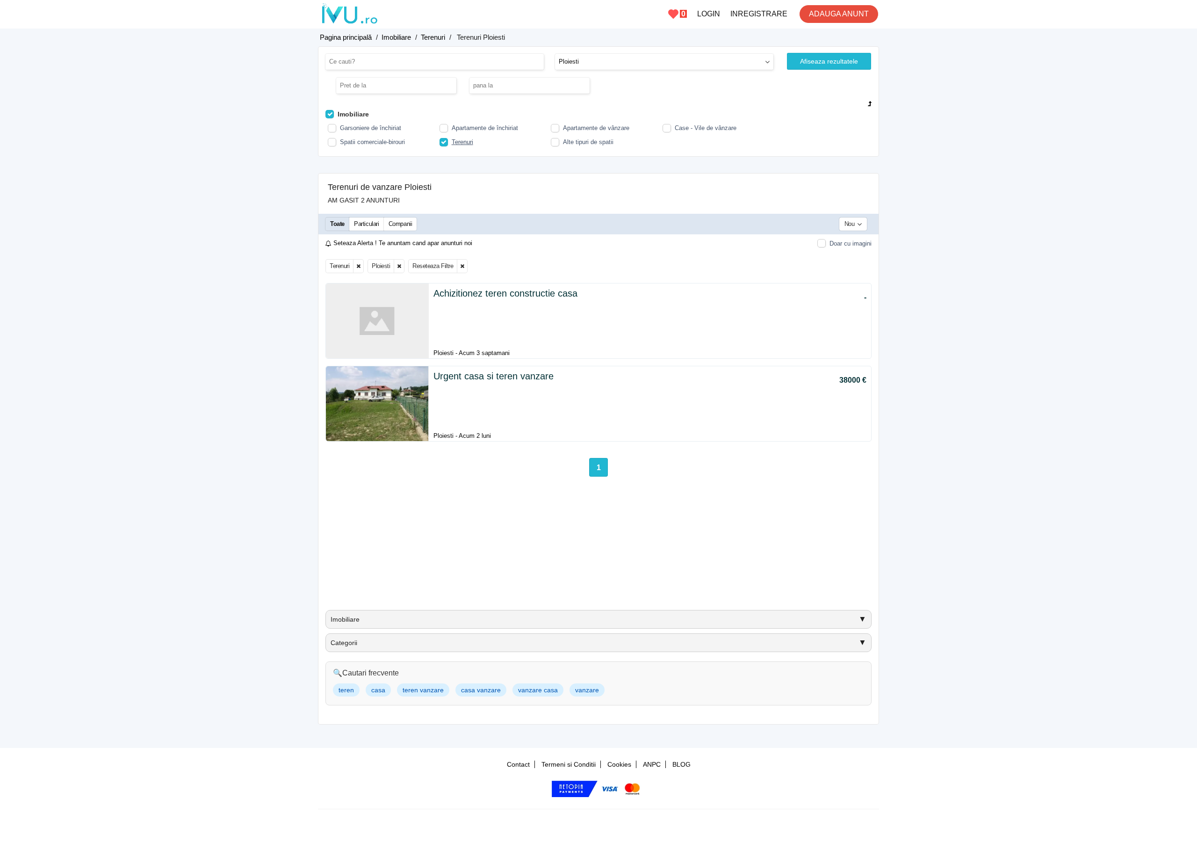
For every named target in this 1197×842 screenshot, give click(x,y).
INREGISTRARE (758, 14)
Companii (400, 223)
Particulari (366, 223)
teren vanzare (423, 690)
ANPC (652, 764)
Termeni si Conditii (568, 764)
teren (346, 690)
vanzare (587, 690)
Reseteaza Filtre (432, 265)
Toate (337, 223)
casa (378, 690)
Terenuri (339, 265)
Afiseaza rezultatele (829, 61)
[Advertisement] (598, 546)
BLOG (681, 764)
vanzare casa (538, 690)
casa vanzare (481, 690)
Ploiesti (381, 265)
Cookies (619, 764)
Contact (518, 764)
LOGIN (708, 14)
